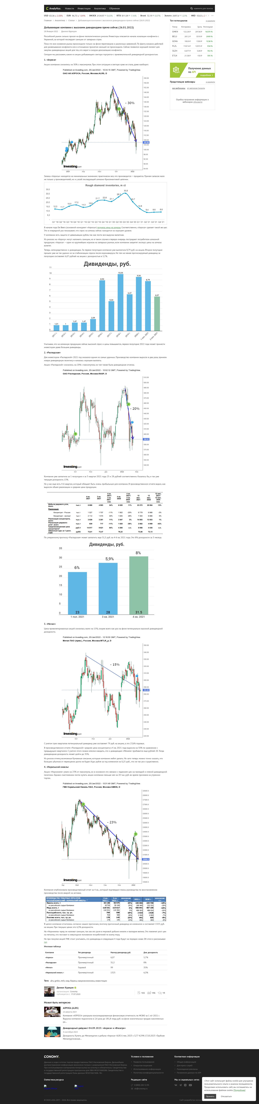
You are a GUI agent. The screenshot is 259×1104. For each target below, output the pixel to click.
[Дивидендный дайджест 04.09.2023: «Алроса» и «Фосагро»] (52, 1032)
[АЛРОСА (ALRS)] (52, 1012)
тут (45, 942)
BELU (174, 36)
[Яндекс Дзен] (185, 1085)
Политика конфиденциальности (148, 1073)
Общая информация (186, 1062)
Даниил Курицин (69, 31)
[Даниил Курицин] (49, 991)
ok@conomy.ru (140, 1089)
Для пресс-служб (184, 1065)
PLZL (174, 46)
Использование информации (147, 1069)
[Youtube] (190, 1085)
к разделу (210, 21)
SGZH (174, 50)
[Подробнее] (239, 1090)
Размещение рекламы (187, 1069)
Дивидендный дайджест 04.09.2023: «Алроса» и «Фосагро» (94, 1028)
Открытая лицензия (142, 1065)
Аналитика (100, 8)
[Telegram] (180, 1085)
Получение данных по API (189, 1073)
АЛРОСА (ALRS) (71, 1008)
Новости (69, 8)
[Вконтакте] (175, 1085)
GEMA (175, 41)
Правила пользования (143, 1062)
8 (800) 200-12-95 (141, 1085)
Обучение (114, 8)
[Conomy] (53, 8)
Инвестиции (84, 8)
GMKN (175, 31)
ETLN (174, 55)
